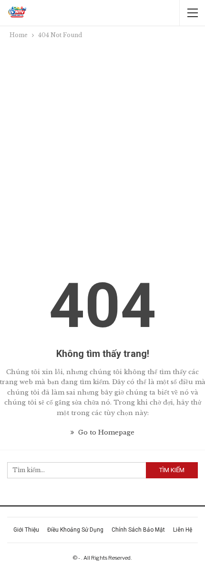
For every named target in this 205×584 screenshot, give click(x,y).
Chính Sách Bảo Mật (138, 529)
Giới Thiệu (26, 529)
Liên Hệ (182, 529)
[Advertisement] (102, 147)
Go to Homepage (105, 432)
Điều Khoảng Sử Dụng (75, 529)
